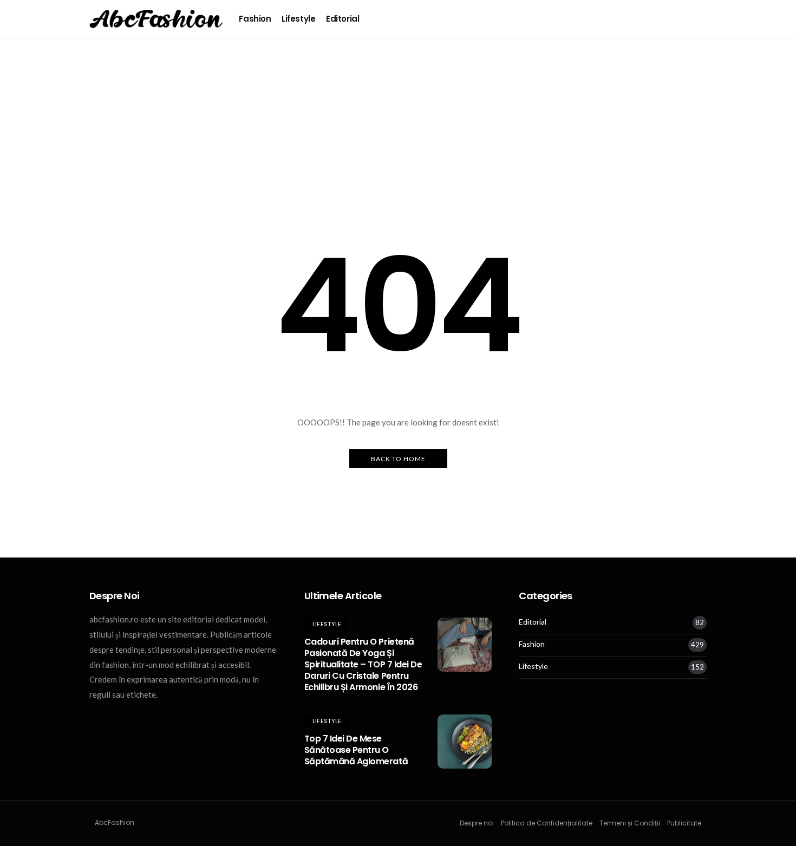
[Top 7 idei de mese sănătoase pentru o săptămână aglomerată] (465, 741)
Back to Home (398, 459)
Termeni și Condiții (629, 823)
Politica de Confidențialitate (546, 823)
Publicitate (684, 823)
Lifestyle (298, 18)
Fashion (255, 18)
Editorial (342, 18)
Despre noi (477, 823)
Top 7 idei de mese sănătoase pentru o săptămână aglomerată (356, 750)
